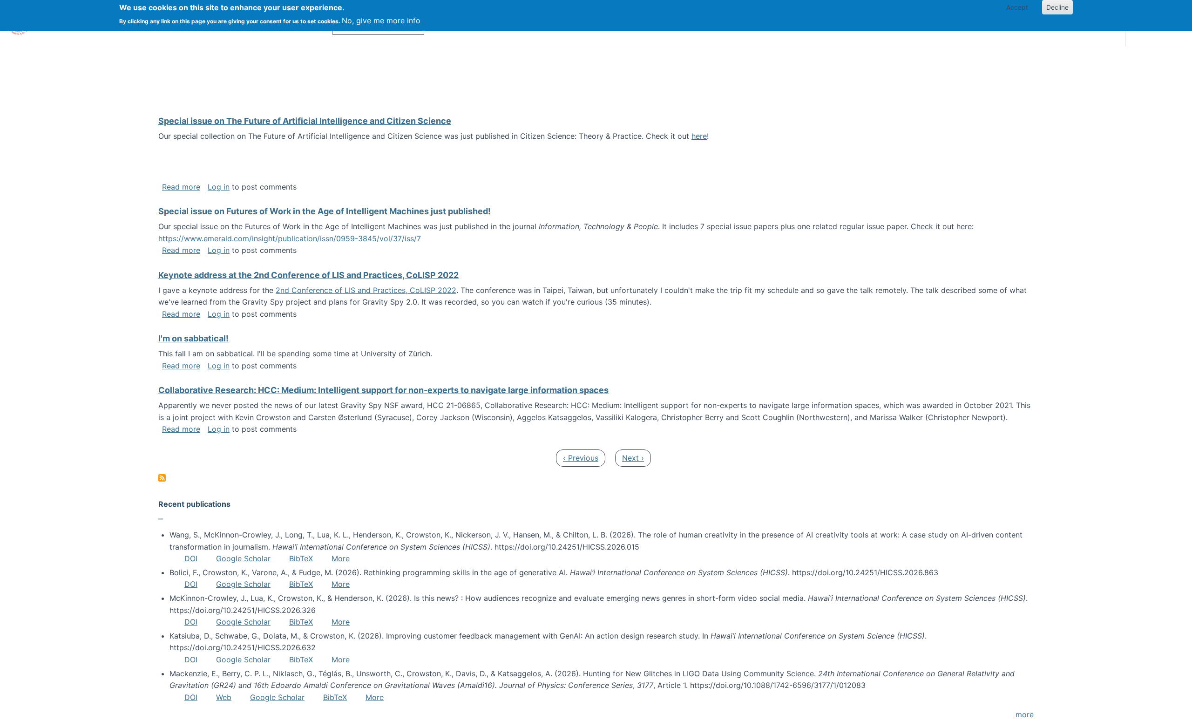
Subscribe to (162, 478)
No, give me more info (381, 20)
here (699, 136)
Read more (181, 186)
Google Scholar (243, 558)
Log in (219, 186)
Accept (1017, 7)
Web (223, 697)
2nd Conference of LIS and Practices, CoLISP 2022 (366, 290)
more (1025, 714)
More (341, 558)
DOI (190, 558)
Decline (1057, 7)
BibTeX (301, 558)
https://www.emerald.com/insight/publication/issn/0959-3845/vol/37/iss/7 (289, 238)
